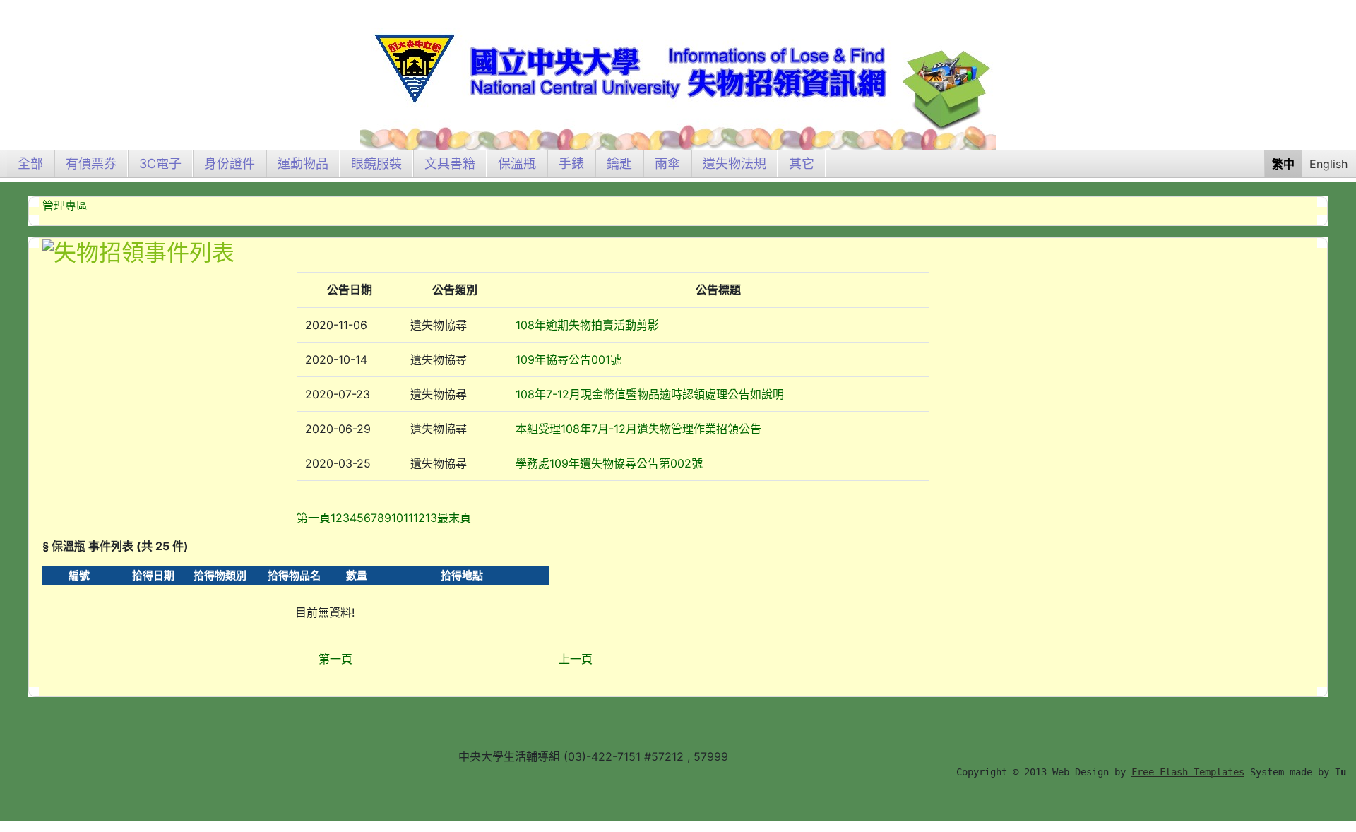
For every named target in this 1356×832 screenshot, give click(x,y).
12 (419, 518)
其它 (801, 163)
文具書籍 (449, 163)
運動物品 (303, 163)
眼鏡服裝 (376, 163)
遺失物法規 (734, 163)
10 (397, 518)
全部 (30, 163)
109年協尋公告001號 (569, 359)
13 (431, 518)
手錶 (571, 163)
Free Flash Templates (1187, 772)
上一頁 (576, 659)
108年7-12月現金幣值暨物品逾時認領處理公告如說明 (650, 394)
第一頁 (335, 659)
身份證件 (229, 163)
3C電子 (160, 163)
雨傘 (667, 163)
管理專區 (65, 205)
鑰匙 (619, 163)
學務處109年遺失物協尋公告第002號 (609, 463)
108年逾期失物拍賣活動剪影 (587, 325)
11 (408, 518)
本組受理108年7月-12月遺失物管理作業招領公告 (638, 429)
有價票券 (91, 163)
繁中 (1283, 164)
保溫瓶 (517, 163)
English (1328, 164)
